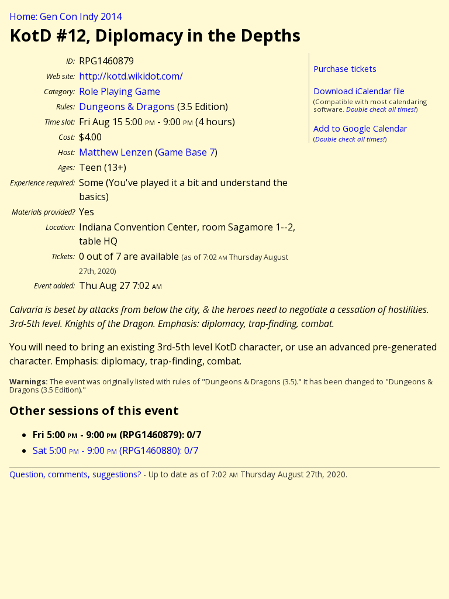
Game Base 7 (186, 152)
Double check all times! (381, 109)
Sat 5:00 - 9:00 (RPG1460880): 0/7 (115, 450)
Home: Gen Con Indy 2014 (65, 16)
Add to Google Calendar (360, 128)
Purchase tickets (345, 68)
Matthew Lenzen (116, 152)
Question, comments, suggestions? (75, 474)
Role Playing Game (119, 91)
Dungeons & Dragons (127, 106)
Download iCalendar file (359, 91)
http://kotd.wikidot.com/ (131, 76)
